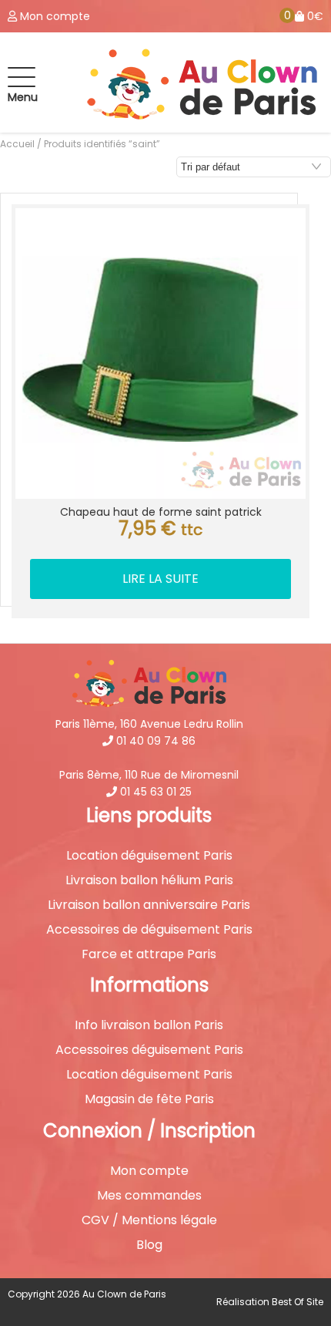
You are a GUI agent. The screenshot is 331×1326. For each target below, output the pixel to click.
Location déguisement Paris (149, 855)
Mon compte (149, 1171)
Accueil (17, 143)
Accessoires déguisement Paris (149, 1050)
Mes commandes (149, 1195)
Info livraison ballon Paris (149, 1025)
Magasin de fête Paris (149, 1099)
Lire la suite (160, 578)
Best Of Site (297, 1301)
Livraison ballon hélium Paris (149, 880)
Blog (149, 1245)
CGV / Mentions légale (149, 1220)
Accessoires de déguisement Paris (149, 929)
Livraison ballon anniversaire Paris (149, 905)
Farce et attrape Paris (149, 954)
